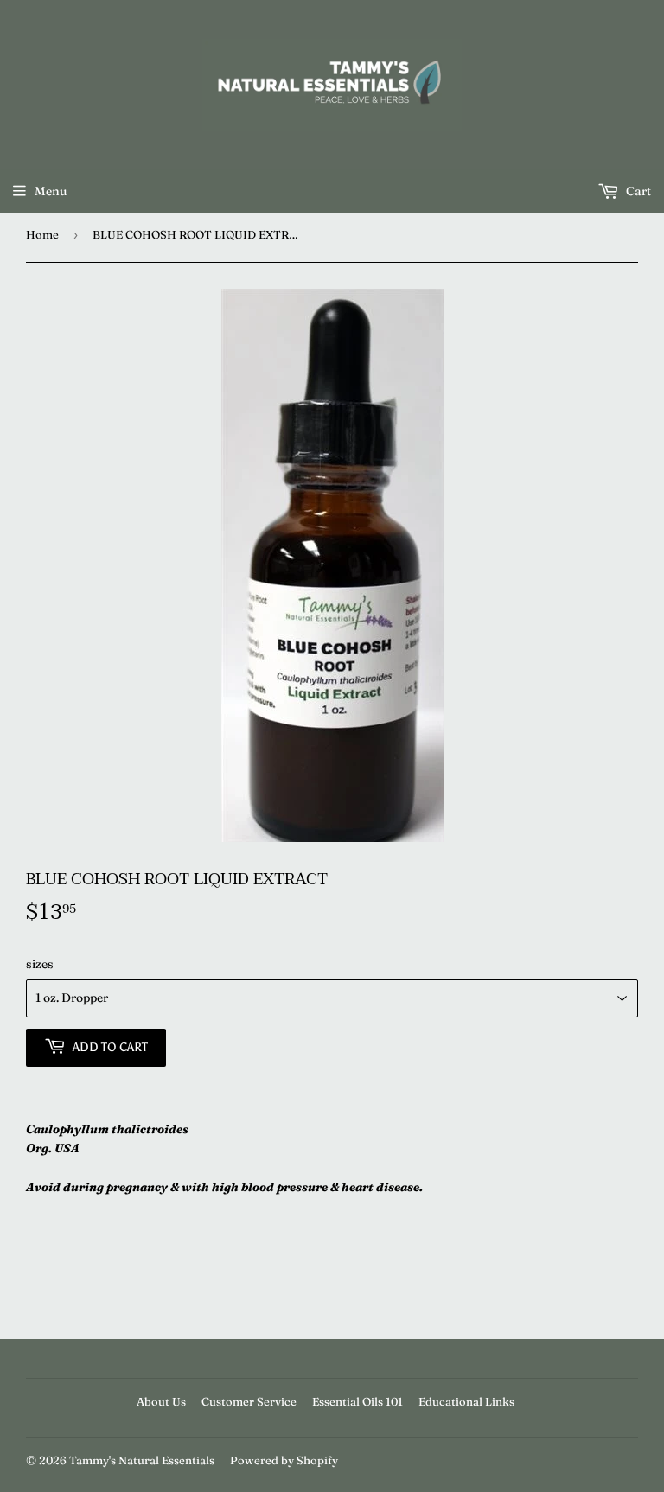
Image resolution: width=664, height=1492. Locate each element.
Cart (637, 191)
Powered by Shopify (284, 1460)
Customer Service (249, 1401)
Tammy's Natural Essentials (141, 1460)
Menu (51, 191)
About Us (161, 1401)
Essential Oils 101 (357, 1401)
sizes (40, 964)
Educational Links (466, 1401)
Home (42, 234)
